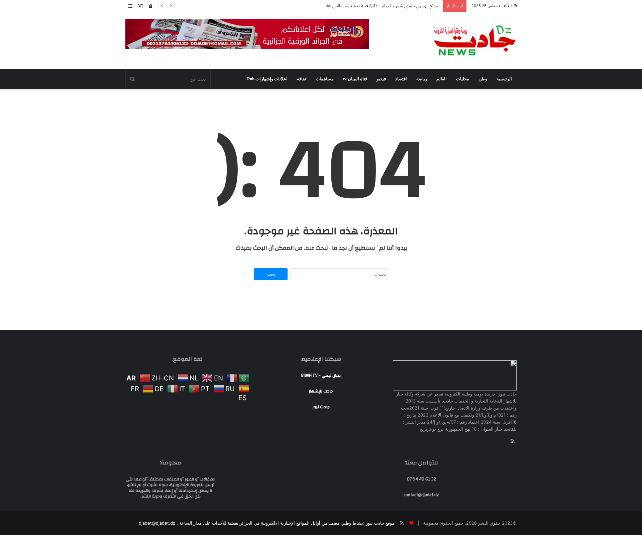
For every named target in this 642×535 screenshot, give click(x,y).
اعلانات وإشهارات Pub (267, 78)
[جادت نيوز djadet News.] (475, 40)
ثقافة (301, 78)
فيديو (381, 78)
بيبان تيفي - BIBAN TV (321, 375)
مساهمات (325, 78)
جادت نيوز (321, 407)
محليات (462, 78)
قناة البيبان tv (355, 78)
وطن (482, 78)
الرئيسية (504, 78)
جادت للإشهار (321, 391)
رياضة (421, 78)
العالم (441, 78)
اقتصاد (401, 78)
